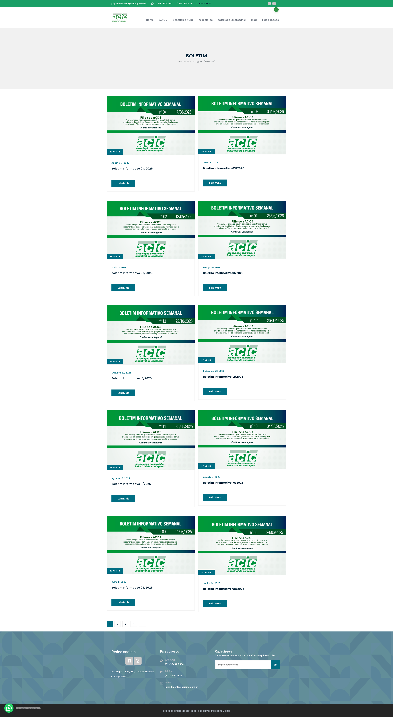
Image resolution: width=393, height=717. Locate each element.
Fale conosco (270, 20)
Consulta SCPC (203, 3)
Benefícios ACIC (183, 20)
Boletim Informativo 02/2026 (132, 273)
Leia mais (123, 183)
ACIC (162, 20)
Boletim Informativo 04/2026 (132, 168)
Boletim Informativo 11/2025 (131, 484)
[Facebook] (269, 3)
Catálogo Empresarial (232, 20)
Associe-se (205, 20)
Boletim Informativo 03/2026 (223, 168)
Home (150, 20)
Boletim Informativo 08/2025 (224, 589)
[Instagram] (274, 3)
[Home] (119, 17)
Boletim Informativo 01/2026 (223, 273)
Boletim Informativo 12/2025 (223, 377)
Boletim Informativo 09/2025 (132, 587)
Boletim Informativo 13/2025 (131, 378)
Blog (254, 20)
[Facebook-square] (129, 661)
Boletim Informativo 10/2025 (223, 483)
